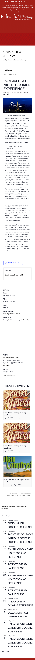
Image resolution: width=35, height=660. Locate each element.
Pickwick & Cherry (11, 54)
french (5, 320)
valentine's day (24, 320)
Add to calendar (13, 263)
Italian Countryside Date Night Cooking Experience (20, 627)
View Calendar (5, 651)
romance (16, 320)
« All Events (7, 70)
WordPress (4, 509)
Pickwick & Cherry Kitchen (11, 358)
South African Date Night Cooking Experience (20, 553)
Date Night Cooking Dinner (11, 314)
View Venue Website (9, 375)
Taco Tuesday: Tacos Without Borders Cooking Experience (20, 538)
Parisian (10, 320)
